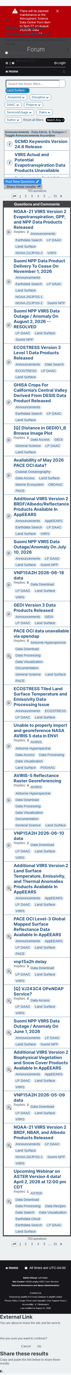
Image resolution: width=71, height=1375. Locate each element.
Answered (15, 97)
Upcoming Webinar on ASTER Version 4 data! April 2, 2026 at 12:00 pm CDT (40, 1179)
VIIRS (51, 253)
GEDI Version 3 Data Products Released (35, 607)
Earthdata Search (29, 240)
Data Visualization (29, 662)
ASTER (36, 1193)
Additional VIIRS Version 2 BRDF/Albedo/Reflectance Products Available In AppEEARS (41, 506)
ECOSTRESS (26, 371)
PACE (20, 491)
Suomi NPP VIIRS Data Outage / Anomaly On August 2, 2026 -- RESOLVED (37, 318)
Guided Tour (27, 60)
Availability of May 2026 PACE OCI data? (39, 462)
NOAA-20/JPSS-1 (29, 297)
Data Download (42, 584)
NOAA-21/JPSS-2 (29, 253)
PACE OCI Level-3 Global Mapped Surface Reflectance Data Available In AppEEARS (39, 926)
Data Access (40, 439)
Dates (43, 112)
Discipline (39, 97)
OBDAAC (55, 484)
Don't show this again (18, 53)
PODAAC (48, 768)
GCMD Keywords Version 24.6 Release (41, 144)
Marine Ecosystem (30, 484)
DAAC (11, 104)
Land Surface (26, 246)
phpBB (24, 1297)
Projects (32, 104)
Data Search (54, 364)
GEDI (58, 439)
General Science (28, 446)
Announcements (43, 234)
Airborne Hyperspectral (48, 642)
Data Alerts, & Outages (47, 132)
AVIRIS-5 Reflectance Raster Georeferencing (37, 778)
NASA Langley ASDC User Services (42, 1281)
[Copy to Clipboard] (1, 1371)
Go (39, 1346)
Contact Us (35, 1293)
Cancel (26, 1346)
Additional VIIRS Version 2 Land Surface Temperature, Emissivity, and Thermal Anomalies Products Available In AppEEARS (41, 879)
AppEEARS (53, 521)
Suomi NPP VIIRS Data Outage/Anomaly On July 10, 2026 (40, 547)
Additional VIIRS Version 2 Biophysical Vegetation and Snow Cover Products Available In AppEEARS (41, 1060)
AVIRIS (36, 742)
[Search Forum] (62, 82)
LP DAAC (54, 240)
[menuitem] (60, 63)
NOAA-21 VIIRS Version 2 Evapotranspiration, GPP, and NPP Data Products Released (40, 219)
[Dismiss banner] (57, 11)
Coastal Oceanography (33, 472)
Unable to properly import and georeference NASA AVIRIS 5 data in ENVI (40, 730)
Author (11, 119)
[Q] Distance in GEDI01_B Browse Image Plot (40, 430)
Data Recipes (55, 1206)
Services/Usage (18, 112)
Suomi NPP (56, 303)
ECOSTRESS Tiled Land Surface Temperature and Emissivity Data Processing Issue (40, 696)
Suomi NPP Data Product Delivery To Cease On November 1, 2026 (39, 266)
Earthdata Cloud (28, 1219)
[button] (14, 196)
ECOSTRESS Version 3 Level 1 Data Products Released (37, 353)
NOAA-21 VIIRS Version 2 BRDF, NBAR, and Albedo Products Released (40, 1132)
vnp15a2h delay (30, 961)
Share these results (21, 187)
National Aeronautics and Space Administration (35, 1285)
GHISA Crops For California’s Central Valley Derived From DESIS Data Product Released (40, 392)
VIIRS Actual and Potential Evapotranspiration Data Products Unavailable (40, 162)
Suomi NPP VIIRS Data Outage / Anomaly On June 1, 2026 (37, 1026)
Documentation (27, 668)
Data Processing (28, 655)
